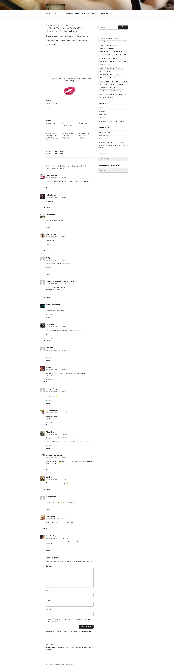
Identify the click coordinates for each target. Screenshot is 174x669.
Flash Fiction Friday (115, 61)
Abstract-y (102, 111)
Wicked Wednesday (106, 97)
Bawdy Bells (103, 42)
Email (48, 600)
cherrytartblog (51, 389)
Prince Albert (103, 84)
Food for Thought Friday (107, 68)
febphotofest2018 (119, 51)
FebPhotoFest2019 (105, 55)
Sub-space (120, 91)
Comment (50, 566)
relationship (113, 84)
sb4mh (121, 84)
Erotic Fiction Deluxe (112, 45)
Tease (101, 94)
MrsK (100, 135)
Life (113, 71)
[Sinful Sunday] (70, 97)
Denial (101, 45)
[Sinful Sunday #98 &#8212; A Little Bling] (86, 126)
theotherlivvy (51, 536)
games (107, 71)
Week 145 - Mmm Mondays (107, 142)
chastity (119, 42)
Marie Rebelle (51, 234)
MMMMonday (104, 78)
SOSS (113, 91)
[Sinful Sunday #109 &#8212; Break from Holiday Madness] (53, 126)
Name (48, 591)
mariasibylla (50, 516)
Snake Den (113, 87)
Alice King (50, 432)
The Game (119, 94)
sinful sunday (60, 153)
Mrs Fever (102, 132)
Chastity (55, 13)
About (94, 13)
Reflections (102, 118)
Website (49, 610)
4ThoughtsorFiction (106, 38)
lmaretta (49, 348)
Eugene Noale (51, 497)
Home (48, 13)
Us (125, 94)
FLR (124, 61)
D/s (125, 42)
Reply (48, 188)
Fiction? (84, 13)
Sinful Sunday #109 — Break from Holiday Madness (52, 135)
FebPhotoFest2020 (120, 55)
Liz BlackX (102, 145)
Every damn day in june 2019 (108, 48)
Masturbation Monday (106, 74)
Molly (48, 258)
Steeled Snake (67, 25)
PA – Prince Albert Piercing (70, 13)
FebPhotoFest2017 (105, 51)
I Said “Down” (103, 114)
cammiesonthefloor (53, 175)
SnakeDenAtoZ (104, 91)
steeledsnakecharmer (54, 455)
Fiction (115, 58)
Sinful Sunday (60, 151)
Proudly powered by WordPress (64, 664)
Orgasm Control (104, 81)
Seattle (101, 108)
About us (116, 38)
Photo (51, 151)
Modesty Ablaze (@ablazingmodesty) (60, 281)
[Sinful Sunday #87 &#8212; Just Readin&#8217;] (69, 126)
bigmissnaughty (52, 410)
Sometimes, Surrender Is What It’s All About (112, 121)
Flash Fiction (103, 61)
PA (112, 81)
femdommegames (105, 58)
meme (117, 74)
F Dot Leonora (51, 215)
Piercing (124, 81)
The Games (104, 13)
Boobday (111, 42)
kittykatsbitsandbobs (54, 305)
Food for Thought (105, 65)
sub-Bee (49, 477)
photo (51, 153)
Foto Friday (119, 68)
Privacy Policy (49, 664)
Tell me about (110, 94)
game (101, 71)
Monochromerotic (115, 78)
